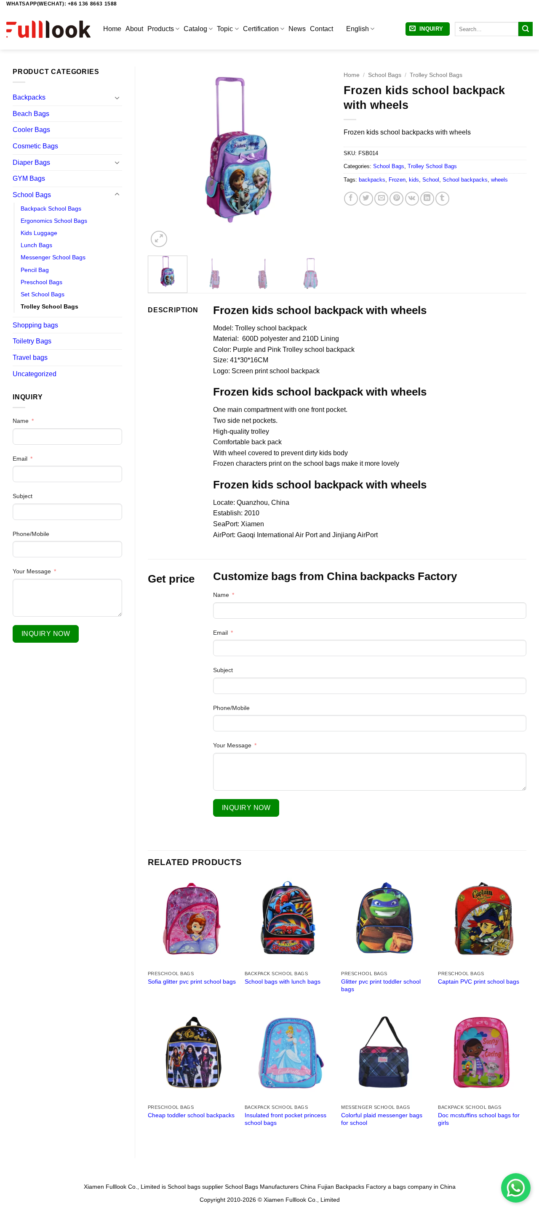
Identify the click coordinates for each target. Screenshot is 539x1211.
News (297, 28)
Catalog (195, 28)
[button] (428, 29)
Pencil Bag (35, 269)
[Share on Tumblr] (442, 199)
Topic (225, 28)
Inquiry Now (45, 633)
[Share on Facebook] (351, 199)
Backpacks (29, 97)
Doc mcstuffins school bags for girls (479, 1119)
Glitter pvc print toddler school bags (381, 985)
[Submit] (525, 29)
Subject (22, 496)
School (430, 180)
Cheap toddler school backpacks (191, 1115)
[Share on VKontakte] (412, 199)
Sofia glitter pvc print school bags (192, 981)
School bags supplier (195, 1186)
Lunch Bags (36, 245)
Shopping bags (35, 325)
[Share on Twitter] (366, 199)
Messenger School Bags (53, 257)
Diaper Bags (31, 162)
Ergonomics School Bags (54, 220)
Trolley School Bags (49, 306)
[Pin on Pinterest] (396, 199)
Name (21, 420)
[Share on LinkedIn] (427, 199)
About (134, 28)
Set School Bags (42, 294)
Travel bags (30, 357)
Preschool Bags (41, 282)
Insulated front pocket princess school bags (285, 1119)
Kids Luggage (39, 233)
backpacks (372, 180)
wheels (499, 180)
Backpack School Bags (51, 208)
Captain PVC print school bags (478, 981)
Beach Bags (31, 113)
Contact (321, 28)
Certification (261, 28)
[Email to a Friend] (381, 199)
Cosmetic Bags (35, 146)
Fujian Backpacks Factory (352, 1186)
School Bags (32, 194)
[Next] (316, 158)
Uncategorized (34, 373)
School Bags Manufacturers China (270, 1186)
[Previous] (162, 158)
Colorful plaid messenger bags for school (381, 1119)
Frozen (397, 180)
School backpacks (465, 180)
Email (20, 458)
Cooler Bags (31, 129)
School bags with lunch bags (282, 981)
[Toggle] (117, 97)
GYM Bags (29, 178)
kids (414, 180)
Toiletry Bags (32, 341)
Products (160, 28)
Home (112, 28)
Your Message (32, 571)
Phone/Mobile (31, 533)
